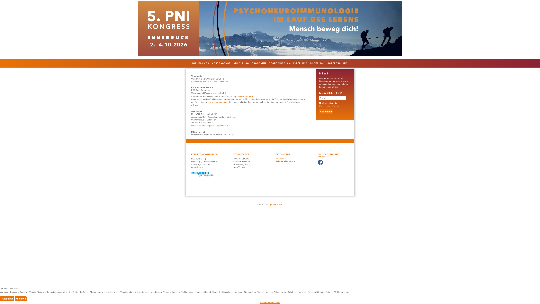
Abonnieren (326, 111)
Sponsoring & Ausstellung (288, 63)
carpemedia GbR (275, 204)
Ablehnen (20, 299)
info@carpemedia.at (219, 125)
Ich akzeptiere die (329, 104)
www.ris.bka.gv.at (245, 96)
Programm (259, 63)
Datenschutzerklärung (329, 106)
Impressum (281, 158)
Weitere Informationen (270, 302)
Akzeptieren (7, 299)
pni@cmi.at (198, 167)
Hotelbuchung (338, 63)
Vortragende (221, 63)
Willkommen (200, 63)
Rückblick (317, 63)
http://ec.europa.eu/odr (218, 102)
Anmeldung (241, 63)
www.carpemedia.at (200, 125)
